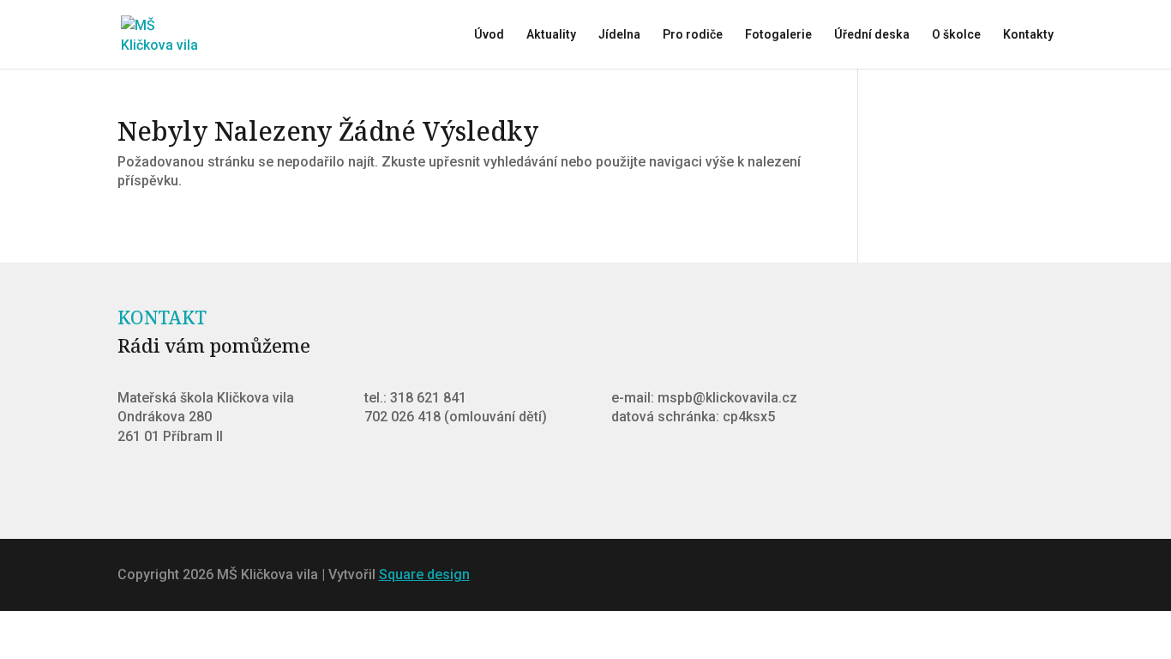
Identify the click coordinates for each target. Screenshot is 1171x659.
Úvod (489, 34)
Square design (424, 574)
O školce (956, 34)
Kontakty (1028, 34)
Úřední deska (872, 34)
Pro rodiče (693, 34)
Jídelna (619, 34)
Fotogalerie (778, 34)
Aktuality (551, 34)
